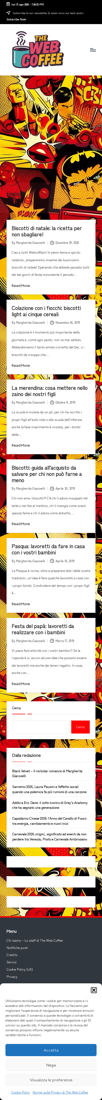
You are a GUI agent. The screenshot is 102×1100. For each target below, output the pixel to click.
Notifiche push (17, 947)
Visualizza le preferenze (51, 1079)
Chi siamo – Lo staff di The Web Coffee (35, 940)
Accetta (51, 1050)
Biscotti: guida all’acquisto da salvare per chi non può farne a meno (47, 474)
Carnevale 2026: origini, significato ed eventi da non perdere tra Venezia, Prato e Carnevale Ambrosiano (49, 836)
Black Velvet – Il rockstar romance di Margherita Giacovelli (47, 773)
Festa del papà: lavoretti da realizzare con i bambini (43, 629)
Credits (12, 954)
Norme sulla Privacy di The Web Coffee (60, 1092)
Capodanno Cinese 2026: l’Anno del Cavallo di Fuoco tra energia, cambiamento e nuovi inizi (49, 821)
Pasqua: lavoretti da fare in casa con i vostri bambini (48, 549)
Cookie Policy (20, 1092)
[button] (94, 990)
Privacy (12, 976)
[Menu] (92, 49)
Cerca (16, 707)
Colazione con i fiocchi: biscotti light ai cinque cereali (46, 311)
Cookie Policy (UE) (20, 969)
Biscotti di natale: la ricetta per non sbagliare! (47, 231)
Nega (51, 1065)
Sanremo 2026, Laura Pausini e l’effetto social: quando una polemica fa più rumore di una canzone (49, 789)
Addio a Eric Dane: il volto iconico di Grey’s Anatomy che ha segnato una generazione (50, 805)
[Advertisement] (51, 129)
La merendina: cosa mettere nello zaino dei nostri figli (50, 391)
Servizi (12, 962)
